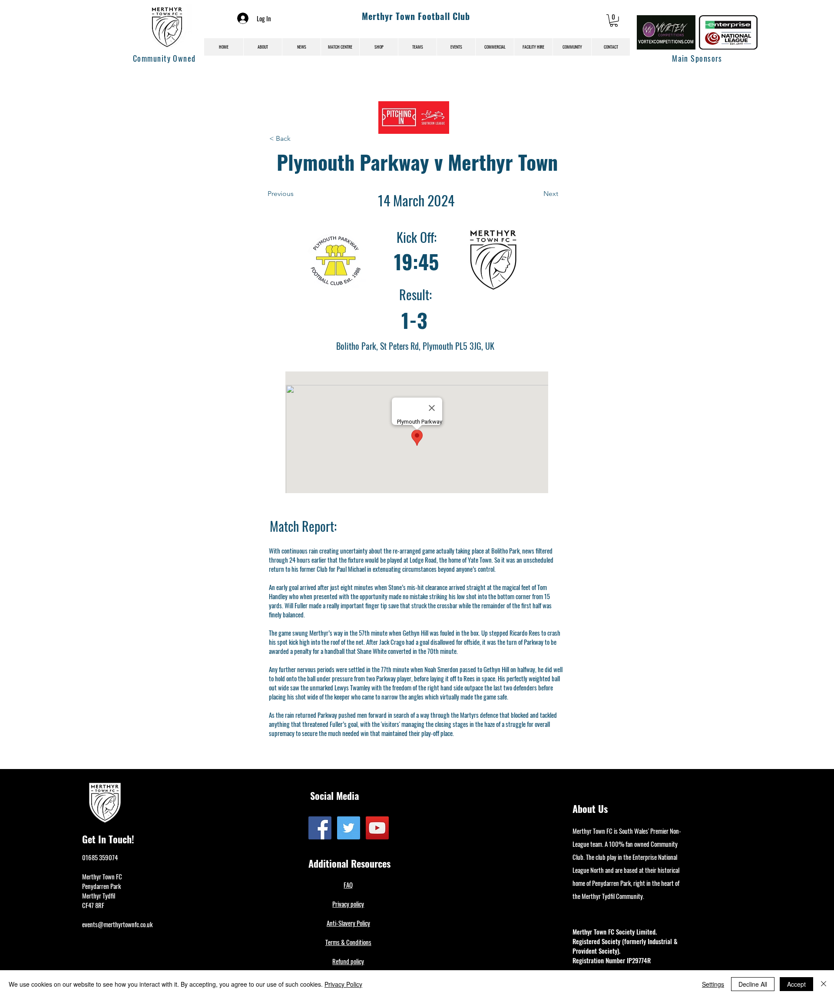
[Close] (823, 984)
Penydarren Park (101, 886)
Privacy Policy (343, 984)
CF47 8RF (93, 905)
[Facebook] (319, 827)
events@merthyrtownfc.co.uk (117, 924)
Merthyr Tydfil (98, 895)
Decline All (752, 984)
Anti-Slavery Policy (348, 923)
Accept (796, 984)
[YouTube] (377, 827)
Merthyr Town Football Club (416, 16)
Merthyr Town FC (102, 876)
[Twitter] (348, 827)
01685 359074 (100, 857)
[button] (613, 20)
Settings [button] (713, 984)
